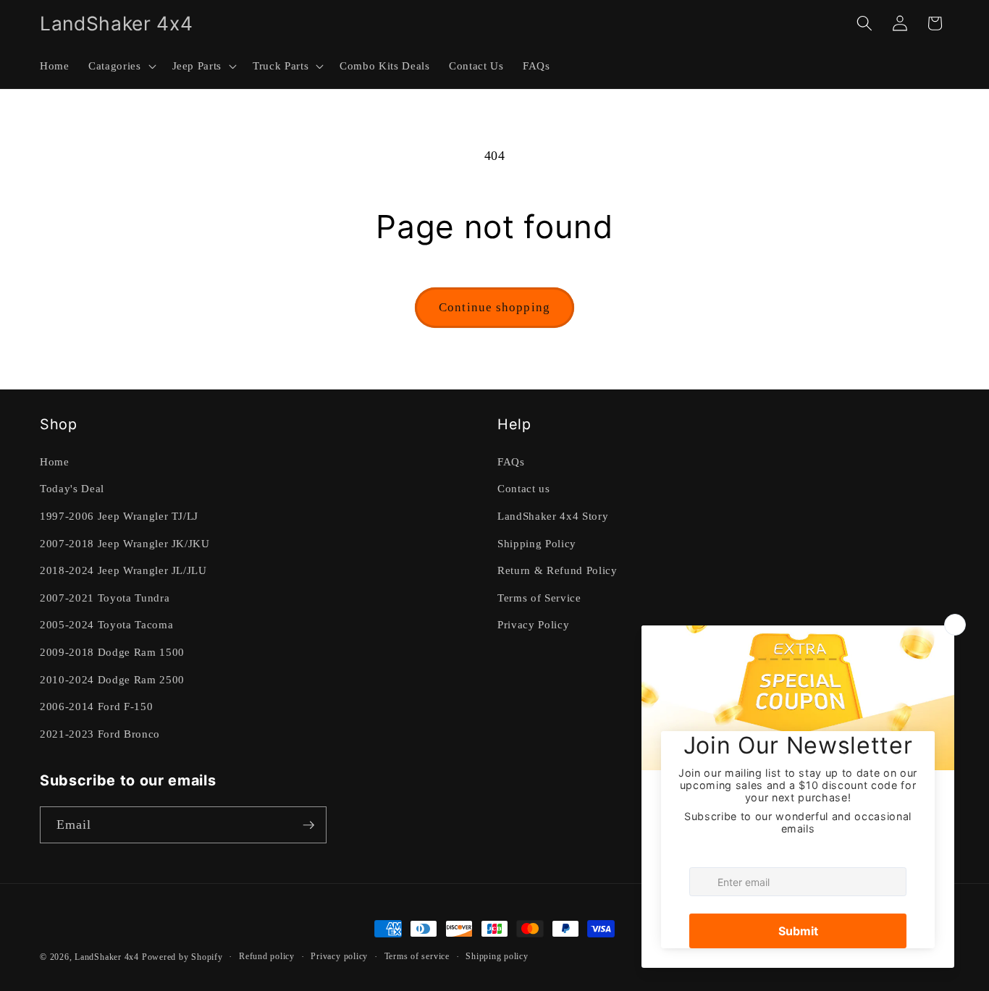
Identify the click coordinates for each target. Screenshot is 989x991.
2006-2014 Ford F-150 (96, 706)
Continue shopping (494, 307)
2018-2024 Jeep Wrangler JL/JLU (123, 570)
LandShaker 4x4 (107, 957)
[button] (120, 66)
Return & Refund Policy (557, 570)
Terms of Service (539, 597)
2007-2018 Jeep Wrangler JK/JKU (125, 543)
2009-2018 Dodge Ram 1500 (112, 652)
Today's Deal (72, 488)
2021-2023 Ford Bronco (100, 734)
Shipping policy (497, 956)
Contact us (523, 488)
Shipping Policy (536, 543)
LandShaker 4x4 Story (552, 516)
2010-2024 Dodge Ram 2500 (112, 679)
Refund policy (267, 956)
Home (55, 461)
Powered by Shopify (182, 957)
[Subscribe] (308, 825)
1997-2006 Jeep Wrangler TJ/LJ (119, 516)
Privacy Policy (533, 624)
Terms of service (417, 956)
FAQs (511, 461)
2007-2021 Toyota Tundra (104, 597)
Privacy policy (339, 956)
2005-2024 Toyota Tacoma (106, 624)
